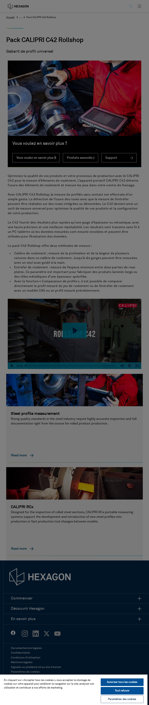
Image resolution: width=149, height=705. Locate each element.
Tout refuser (122, 690)
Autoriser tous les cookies (122, 682)
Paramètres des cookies (122, 699)
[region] (73, 689)
